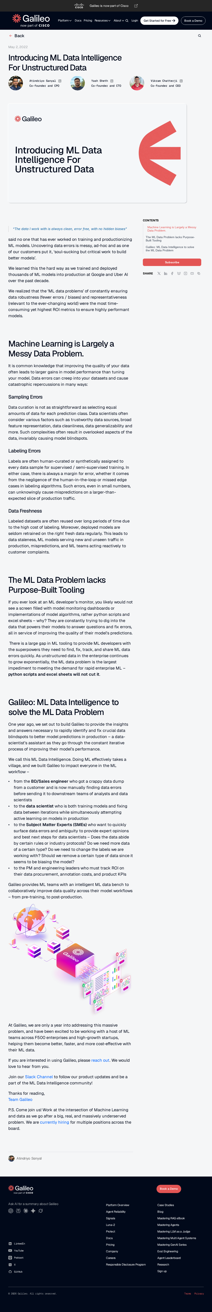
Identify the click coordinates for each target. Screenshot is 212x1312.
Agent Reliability (116, 1211)
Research (163, 1264)
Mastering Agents (168, 1225)
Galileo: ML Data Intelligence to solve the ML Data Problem (170, 248)
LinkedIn (19, 1243)
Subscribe (172, 262)
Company (112, 1251)
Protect (110, 1231)
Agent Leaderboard (169, 1258)
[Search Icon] (127, 21)
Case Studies (165, 1205)
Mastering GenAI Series (171, 1245)
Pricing (88, 20)
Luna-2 (110, 1225)
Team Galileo (20, 1099)
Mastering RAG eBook (171, 1218)
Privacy (199, 1293)
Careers (111, 1258)
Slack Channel (39, 1076)
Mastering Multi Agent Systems (176, 1238)
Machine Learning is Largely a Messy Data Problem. (171, 229)
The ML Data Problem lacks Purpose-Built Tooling (170, 238)
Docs (78, 20)
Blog (160, 1211)
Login (134, 20)
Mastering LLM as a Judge (173, 1231)
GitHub (18, 1271)
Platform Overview (117, 1205)
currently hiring (54, 1122)
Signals (110, 1218)
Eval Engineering (167, 1251)
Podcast (19, 1257)
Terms (187, 1293)
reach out (100, 1060)
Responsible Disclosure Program (126, 1264)
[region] (106, 6)
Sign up (162, 1271)
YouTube (19, 1250)
